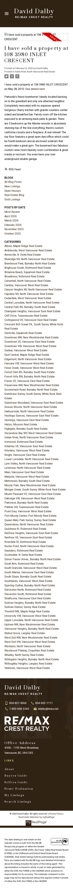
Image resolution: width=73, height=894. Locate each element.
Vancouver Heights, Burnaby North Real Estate (31, 628)
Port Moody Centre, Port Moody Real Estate (30, 515)
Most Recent (12, 211)
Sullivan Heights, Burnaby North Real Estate (30, 602)
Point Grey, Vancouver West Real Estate (27, 511)
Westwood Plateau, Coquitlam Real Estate (29, 650)
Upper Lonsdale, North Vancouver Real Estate (31, 620)
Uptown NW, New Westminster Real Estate (29, 624)
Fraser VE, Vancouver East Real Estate (27, 381)
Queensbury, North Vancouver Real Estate (28, 524)
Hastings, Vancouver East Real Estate (26, 420)
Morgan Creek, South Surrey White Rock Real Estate (35, 489)
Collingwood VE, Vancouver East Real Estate (30, 320)
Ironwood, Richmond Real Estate (23, 441)
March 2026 (11, 220)
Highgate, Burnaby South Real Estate (26, 428)
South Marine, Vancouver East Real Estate (29, 572)
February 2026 (13, 225)
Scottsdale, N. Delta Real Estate (23, 554)
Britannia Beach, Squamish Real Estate (27, 272)
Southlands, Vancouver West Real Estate (28, 581)
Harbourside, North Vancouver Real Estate (29, 411)
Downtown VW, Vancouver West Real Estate (30, 346)
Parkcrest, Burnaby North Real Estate (26, 502)
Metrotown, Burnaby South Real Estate (27, 481)
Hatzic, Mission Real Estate (20, 424)
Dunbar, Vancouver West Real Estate (25, 350)
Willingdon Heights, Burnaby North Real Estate (31, 659)
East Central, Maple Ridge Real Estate (26, 354)
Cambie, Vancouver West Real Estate (26, 285)
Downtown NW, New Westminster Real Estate (31, 337)
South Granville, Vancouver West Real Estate (30, 568)
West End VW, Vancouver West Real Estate (29, 641)
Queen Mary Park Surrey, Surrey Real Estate (30, 520)
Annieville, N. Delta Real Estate (22, 254)
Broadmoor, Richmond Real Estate (24, 276)
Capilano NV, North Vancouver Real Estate (28, 294)
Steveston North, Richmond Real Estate (27, 589)
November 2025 (14, 229)
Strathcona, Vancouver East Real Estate (27, 598)
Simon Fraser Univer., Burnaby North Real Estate (32, 559)
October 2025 (12, 233)
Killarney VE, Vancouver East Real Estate (28, 446)
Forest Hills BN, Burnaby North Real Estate (29, 376)
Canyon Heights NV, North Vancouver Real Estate (33, 289)
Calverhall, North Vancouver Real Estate (27, 280)
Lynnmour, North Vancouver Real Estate (27, 467)
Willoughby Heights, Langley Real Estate (28, 663)
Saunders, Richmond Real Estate (23, 550)
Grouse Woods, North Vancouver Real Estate (30, 407)
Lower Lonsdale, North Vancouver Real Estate (31, 459)
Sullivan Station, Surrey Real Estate (25, 607)
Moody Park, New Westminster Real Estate (30, 485)
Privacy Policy (55, 813)
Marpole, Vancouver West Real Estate (26, 476)
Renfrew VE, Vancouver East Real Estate (28, 537)
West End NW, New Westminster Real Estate (30, 637)
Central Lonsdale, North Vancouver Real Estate (31, 302)
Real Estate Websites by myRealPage (36, 817)
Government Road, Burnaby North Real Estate (31, 389)
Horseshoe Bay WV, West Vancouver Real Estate (33, 433)
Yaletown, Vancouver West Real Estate (27, 668)
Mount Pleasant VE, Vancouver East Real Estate (32, 494)
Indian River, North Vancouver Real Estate (35, 71)
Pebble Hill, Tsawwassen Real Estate (26, 507)
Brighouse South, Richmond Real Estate (27, 267)
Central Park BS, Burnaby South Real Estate (29, 307)
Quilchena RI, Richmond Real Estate (25, 528)
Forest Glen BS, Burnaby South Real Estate (29, 372)
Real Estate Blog (14, 195)
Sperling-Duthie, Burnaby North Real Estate (29, 585)
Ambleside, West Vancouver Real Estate (28, 250)
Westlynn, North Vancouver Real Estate (27, 646)
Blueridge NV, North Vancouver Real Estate (29, 259)
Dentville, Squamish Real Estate (23, 333)
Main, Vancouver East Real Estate (24, 472)
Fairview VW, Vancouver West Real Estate (29, 363)
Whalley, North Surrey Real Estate (24, 655)
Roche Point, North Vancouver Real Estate (29, 546)
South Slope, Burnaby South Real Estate (27, 576)
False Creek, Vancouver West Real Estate (28, 367)
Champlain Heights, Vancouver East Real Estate (32, 311)
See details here (35, 89)
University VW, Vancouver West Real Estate (30, 615)
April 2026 (10, 216)
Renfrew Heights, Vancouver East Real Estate (31, 533)
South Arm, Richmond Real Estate (24, 563)
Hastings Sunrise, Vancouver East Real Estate (31, 415)
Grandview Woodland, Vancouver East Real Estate (33, 402)
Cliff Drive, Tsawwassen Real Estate (26, 315)
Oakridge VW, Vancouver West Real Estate (29, 498)
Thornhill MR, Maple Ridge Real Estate (27, 611)
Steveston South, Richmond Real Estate (27, 594)
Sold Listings (12, 199)
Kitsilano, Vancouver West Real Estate (27, 450)
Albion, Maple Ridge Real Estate (23, 246)
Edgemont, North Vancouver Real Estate (27, 359)
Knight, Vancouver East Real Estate (25, 455)
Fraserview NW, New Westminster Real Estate (31, 385)
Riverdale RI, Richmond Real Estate (25, 542)
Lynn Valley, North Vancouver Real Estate (28, 463)
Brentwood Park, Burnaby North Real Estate (30, 263)
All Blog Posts (13, 182)
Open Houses (12, 190)
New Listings (12, 186)
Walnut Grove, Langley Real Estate (24, 633)
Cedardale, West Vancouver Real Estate (27, 298)
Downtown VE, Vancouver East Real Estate (29, 341)
